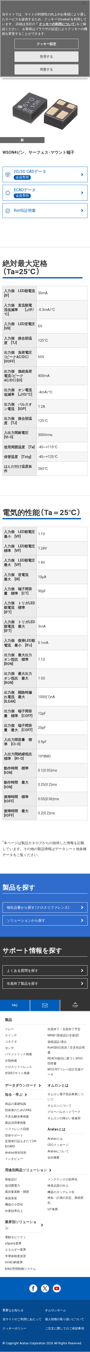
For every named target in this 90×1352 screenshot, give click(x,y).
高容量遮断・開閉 (17, 1192)
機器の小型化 (14, 1204)
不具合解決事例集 (17, 1116)
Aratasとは (55, 1138)
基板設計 (11, 1179)
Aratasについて (58, 1151)
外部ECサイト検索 (17, 1073)
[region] (45, 38)
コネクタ (11, 1041)
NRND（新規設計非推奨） (64, 1035)
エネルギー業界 (15, 1249)
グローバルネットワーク (64, 1112)
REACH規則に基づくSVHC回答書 (65, 1061)
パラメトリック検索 (18, 1054)
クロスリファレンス (18, 1067)
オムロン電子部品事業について (66, 1096)
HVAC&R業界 (14, 1262)
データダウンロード (20, 1085)
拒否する (46, 56)
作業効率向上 (14, 1211)
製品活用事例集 (15, 1123)
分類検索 (11, 1060)
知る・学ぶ (13, 1094)
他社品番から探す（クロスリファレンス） (38, 907)
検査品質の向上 (58, 1185)
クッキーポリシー (14, 1328)
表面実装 (11, 1198)
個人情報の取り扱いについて (64, 1319)
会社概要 (54, 1157)
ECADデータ (25, 192)
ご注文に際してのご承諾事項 (64, 1328)
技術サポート (14, 1135)
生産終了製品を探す (22, 983)
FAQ (15, 1005)
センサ (9, 1048)
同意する (46, 69)
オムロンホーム (55, 1310)
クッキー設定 (46, 44)
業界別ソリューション (20, 1225)
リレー (9, 1029)
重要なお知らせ (13, 1310)
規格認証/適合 (57, 1042)
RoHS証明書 (25, 210)
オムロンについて (60, 1105)
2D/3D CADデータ (30, 174)
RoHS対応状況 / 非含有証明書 (66, 1050)
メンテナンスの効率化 (63, 1179)
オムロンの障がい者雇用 (64, 1118)
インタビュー (14, 1159)
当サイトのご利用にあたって (22, 1319)
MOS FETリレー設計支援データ (66, 1072)
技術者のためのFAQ (18, 1110)
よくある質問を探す (22, 971)
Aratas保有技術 (15, 1152)
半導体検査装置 (15, 1256)
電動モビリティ (15, 1237)
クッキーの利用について (57, 24)
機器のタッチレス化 (61, 1192)
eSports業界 (13, 1243)
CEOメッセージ (58, 1145)
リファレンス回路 (17, 1129)
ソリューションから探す (26, 920)
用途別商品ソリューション (26, 1170)
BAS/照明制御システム (20, 1269)
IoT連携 (53, 1209)
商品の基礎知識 (15, 1104)
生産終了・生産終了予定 (64, 1029)
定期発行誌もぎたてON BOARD (20, 1143)
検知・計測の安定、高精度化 (66, 1200)
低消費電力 (12, 1185)
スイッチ (11, 1035)
